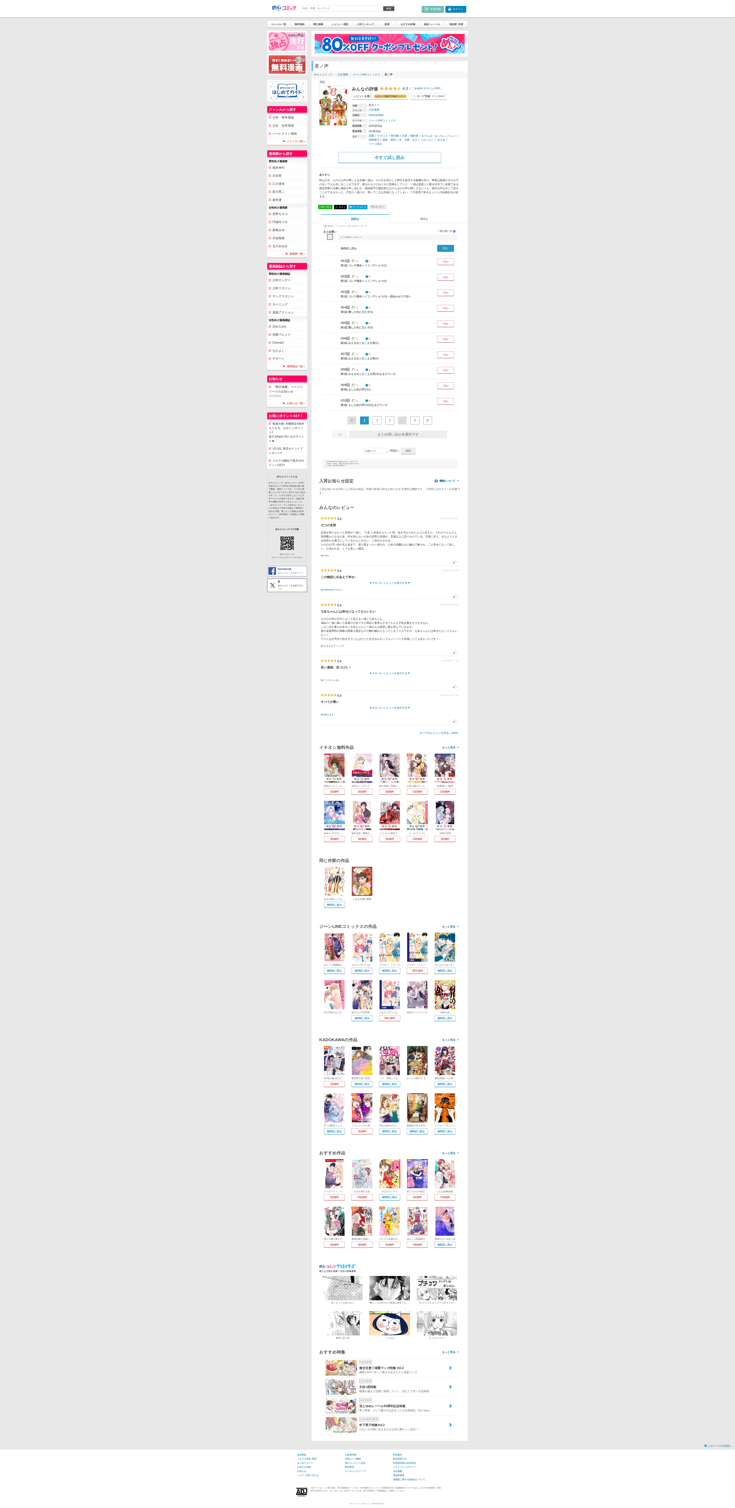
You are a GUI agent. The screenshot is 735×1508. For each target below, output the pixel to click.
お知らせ (301, 1471)
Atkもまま (329, 714)
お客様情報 (350, 1454)
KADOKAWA (376, 115)
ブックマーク (358, 207)
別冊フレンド (281, 334)
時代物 (395, 135)
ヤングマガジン (283, 296)
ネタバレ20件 (432, 88)
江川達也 (278, 183)
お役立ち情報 (304, 1467)
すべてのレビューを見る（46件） (440, 732)
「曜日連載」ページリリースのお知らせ (286, 391)
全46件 (418, 88)
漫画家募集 (398, 1475)
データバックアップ (355, 1471)
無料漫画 (300, 24)
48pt (445, 261)
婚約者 (414, 135)
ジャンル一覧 (278, 24)
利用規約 (397, 1454)
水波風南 (278, 238)
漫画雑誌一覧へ (296, 366)
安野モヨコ (280, 214)
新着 (387, 24)
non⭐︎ (326, 555)
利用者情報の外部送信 (404, 1463)
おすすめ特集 (408, 24)
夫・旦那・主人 (408, 139)
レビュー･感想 (340, 24)
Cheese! (278, 342)
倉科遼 (277, 199)
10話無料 (417, 838)
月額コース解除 (353, 1458)
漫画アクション (283, 312)
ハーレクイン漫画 (284, 133)
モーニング (280, 304)
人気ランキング (365, 24)
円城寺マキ (280, 222)
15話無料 (362, 1197)
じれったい (427, 139)
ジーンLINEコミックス (366, 74)
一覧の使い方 (446, 231)
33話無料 (417, 1244)
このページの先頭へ (720, 1445)
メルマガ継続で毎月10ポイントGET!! (286, 463)
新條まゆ (278, 230)
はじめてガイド (305, 1463)
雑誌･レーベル (432, 24)
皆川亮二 (278, 191)
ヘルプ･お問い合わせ (308, 1475)
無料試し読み (334, 904)
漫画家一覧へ (297, 253)
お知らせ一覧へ (296, 403)
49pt (445, 370)
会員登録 (301, 1454)
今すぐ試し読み (390, 157)
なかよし (278, 350)
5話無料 (362, 838)
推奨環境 (349, 1467)
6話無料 (417, 1197)
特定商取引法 (400, 1458)
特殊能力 (374, 139)
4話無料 (334, 1244)
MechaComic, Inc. (379, 1504)
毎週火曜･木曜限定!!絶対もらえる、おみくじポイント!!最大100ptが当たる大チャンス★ (286, 432)
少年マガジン (281, 288)
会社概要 (397, 1471)
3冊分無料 (417, 970)
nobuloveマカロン (333, 589)
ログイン (444, 489)
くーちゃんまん (332, 680)
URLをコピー (378, 206)
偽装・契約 (389, 139)
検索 (388, 8)
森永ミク (374, 104)
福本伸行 (278, 167)
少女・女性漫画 (283, 125)
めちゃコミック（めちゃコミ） (360, 1504)
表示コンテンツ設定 (355, 1463)
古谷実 (277, 175)
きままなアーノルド (334, 645)
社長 (404, 135)
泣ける (441, 139)
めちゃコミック (323, 74)
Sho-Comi (279, 326)
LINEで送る (325, 207)
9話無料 (334, 838)
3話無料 (362, 1131)
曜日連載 (318, 24)
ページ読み (375, 143)
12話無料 (417, 791)
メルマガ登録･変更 (307, 1458)
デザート (278, 358)
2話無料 (334, 791)
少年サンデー (281, 280)
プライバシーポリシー (404, 1467)
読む (445, 248)
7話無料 (334, 1084)
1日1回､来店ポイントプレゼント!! (286, 451)
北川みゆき (280, 246)
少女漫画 (342, 74)
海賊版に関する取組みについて (409, 1479)
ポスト (342, 206)
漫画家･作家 (456, 24)
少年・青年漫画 (283, 117)
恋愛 (371, 135)
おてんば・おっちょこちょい (438, 135)
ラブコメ (382, 135)
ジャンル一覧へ (296, 141)
